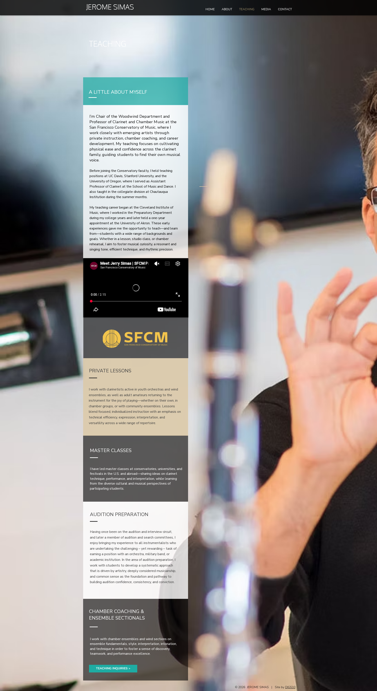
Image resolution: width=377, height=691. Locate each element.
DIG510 (290, 687)
